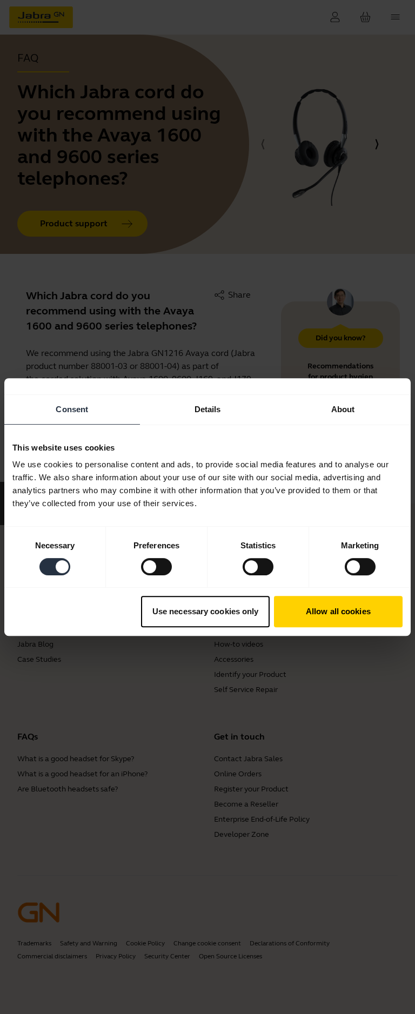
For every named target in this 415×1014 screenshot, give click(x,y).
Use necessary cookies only (205, 611)
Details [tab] (208, 409)
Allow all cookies (338, 611)
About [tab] (343, 409)
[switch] (156, 566)
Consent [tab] (72, 409)
